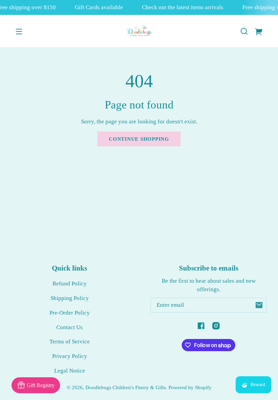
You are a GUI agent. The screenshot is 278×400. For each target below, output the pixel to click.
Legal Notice (69, 370)
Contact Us (69, 327)
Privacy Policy (69, 356)
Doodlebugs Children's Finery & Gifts (125, 387)
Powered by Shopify (190, 387)
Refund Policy (70, 283)
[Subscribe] (259, 305)
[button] (244, 31)
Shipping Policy (70, 298)
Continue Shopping (139, 139)
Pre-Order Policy (69, 312)
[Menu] (19, 31)
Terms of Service (69, 341)
